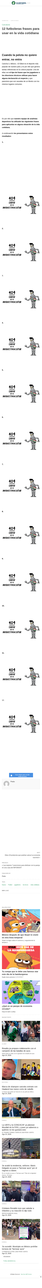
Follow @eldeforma (9, 1261)
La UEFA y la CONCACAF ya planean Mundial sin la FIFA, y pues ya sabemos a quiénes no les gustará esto (20, 1127)
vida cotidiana (34, 885)
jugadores (17, 885)
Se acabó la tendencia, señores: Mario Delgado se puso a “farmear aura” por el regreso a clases (19, 1168)
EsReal (4, 1120)
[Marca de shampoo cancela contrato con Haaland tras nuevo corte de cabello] (21, 1069)
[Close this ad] (40, 1276)
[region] (21, 11)
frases (4, 885)
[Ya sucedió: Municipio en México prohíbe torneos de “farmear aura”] (21, 1229)
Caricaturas (15, 20)
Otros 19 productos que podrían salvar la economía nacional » (22, 856)
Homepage (5, 20)
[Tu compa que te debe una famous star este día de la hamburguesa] (21, 957)
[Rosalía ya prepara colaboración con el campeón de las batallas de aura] (21, 1031)
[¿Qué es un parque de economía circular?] (21, 992)
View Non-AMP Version (26, 1274)
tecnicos (25, 885)
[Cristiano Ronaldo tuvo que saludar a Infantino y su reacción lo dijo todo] (21, 1191)
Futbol (10, 885)
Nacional (5, 1082)
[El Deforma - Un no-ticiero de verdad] (21, 3)
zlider (4, 1043)
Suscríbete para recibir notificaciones (22, 775)
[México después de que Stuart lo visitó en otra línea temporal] (21, 921)
